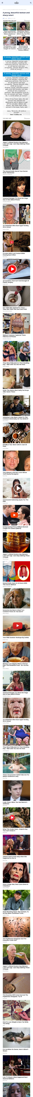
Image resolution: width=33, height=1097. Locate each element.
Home (4, 9)
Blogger (6, 18)
